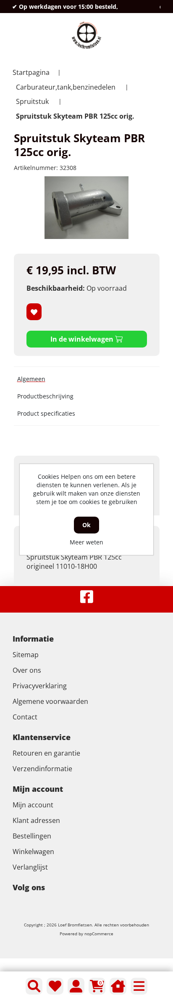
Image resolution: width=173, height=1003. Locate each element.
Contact (25, 717)
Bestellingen (32, 836)
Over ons (27, 670)
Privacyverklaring (40, 685)
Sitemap (26, 654)
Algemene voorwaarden (50, 701)
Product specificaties (46, 413)
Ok (86, 525)
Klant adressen (36, 820)
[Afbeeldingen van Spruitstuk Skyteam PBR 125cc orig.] (86, 207)
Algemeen (31, 379)
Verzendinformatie (42, 768)
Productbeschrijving (45, 396)
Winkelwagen (33, 851)
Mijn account (33, 804)
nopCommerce (98, 934)
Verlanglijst (30, 867)
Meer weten (86, 542)
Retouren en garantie (46, 753)
